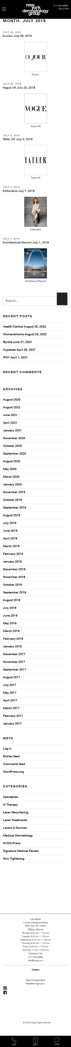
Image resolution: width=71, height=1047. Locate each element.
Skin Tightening (13, 859)
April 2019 (10, 538)
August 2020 (11, 461)
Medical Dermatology (18, 835)
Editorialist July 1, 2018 (19, 191)
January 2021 (12, 430)
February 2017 (13, 716)
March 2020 (11, 477)
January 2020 (12, 484)
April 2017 (10, 700)
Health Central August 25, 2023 (24, 326)
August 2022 (11, 407)
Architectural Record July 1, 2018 (26, 242)
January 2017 (12, 723)
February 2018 (13, 639)
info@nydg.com (35, 961)
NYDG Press (11, 843)
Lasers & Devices (15, 828)
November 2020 (14, 438)
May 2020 (9, 469)
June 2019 (10, 531)
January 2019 (12, 561)
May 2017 (9, 693)
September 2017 (14, 669)
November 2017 (14, 662)
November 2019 (14, 492)
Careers (35, 970)
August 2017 (11, 677)
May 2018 (9, 623)
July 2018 (9, 608)
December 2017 (14, 654)
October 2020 (12, 446)
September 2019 (14, 507)
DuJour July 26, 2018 (17, 36)
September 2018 (14, 592)
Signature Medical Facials (21, 851)
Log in (7, 748)
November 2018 (14, 577)
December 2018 (14, 569)
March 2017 (11, 708)
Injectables (10, 797)
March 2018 (11, 631)
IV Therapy (10, 805)
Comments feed (14, 764)
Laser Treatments (15, 820)
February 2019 (13, 554)
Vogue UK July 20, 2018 (19, 88)
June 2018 (10, 615)
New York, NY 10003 (35, 926)
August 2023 (11, 399)
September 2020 (14, 453)
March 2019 (11, 546)
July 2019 (9, 523)
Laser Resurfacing (15, 812)
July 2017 (9, 685)
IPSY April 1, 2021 (15, 357)
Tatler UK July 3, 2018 (18, 139)
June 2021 (10, 415)
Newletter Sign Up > (35, 984)
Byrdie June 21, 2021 (17, 342)
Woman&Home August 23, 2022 (25, 334)
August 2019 (11, 515)
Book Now (64, 9)
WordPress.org (13, 772)
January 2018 (12, 646)
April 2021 (10, 423)
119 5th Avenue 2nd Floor (35, 923)
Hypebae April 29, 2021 (19, 350)
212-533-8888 (61, 6)
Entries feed (11, 756)
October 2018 (12, 585)
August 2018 (11, 600)
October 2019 (12, 500)
